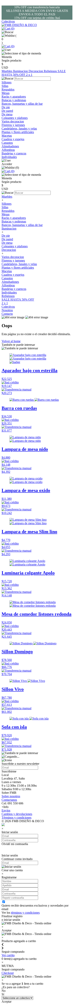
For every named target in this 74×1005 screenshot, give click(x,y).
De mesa (7, 114)
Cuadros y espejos (13, 139)
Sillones (6, 82)
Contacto (7, 313)
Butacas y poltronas (14, 100)
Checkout (8, 973)
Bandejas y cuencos (14, 153)
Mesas (5, 93)
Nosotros (7, 310)
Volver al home (11, 341)
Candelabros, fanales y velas (19, 128)
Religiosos (51, 71)
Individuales (9, 157)
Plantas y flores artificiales (18, 132)
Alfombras (8, 149)
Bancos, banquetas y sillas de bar (22, 103)
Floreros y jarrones (13, 125)
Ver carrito (8, 955)
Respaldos (8, 89)
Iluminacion (21, 71)
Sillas (5, 86)
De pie (6, 107)
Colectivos (8, 21)
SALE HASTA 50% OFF (18, 299)
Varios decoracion (13, 121)
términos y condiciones (25, 912)
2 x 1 (29, 74)
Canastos (7, 142)
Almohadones (10, 146)
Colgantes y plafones (15, 118)
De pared (7, 110)
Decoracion (36, 71)
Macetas (7, 135)
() (12, 28)
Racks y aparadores (14, 96)
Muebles (7, 71)
